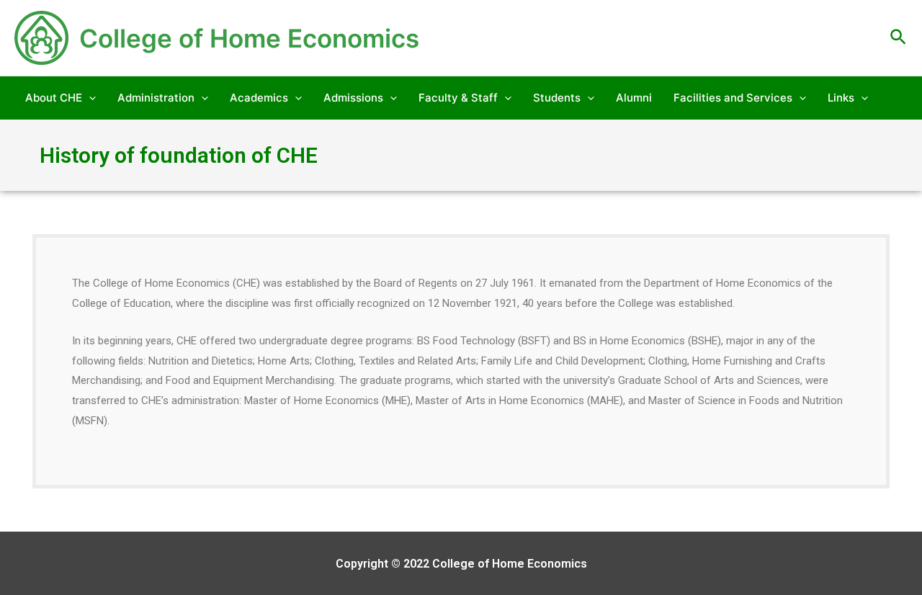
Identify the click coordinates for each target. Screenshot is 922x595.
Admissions (353, 97)
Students (557, 97)
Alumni (634, 97)
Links (841, 97)
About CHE (53, 97)
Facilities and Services (732, 97)
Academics (259, 97)
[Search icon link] (899, 38)
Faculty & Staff (458, 97)
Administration (155, 97)
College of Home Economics (249, 38)
